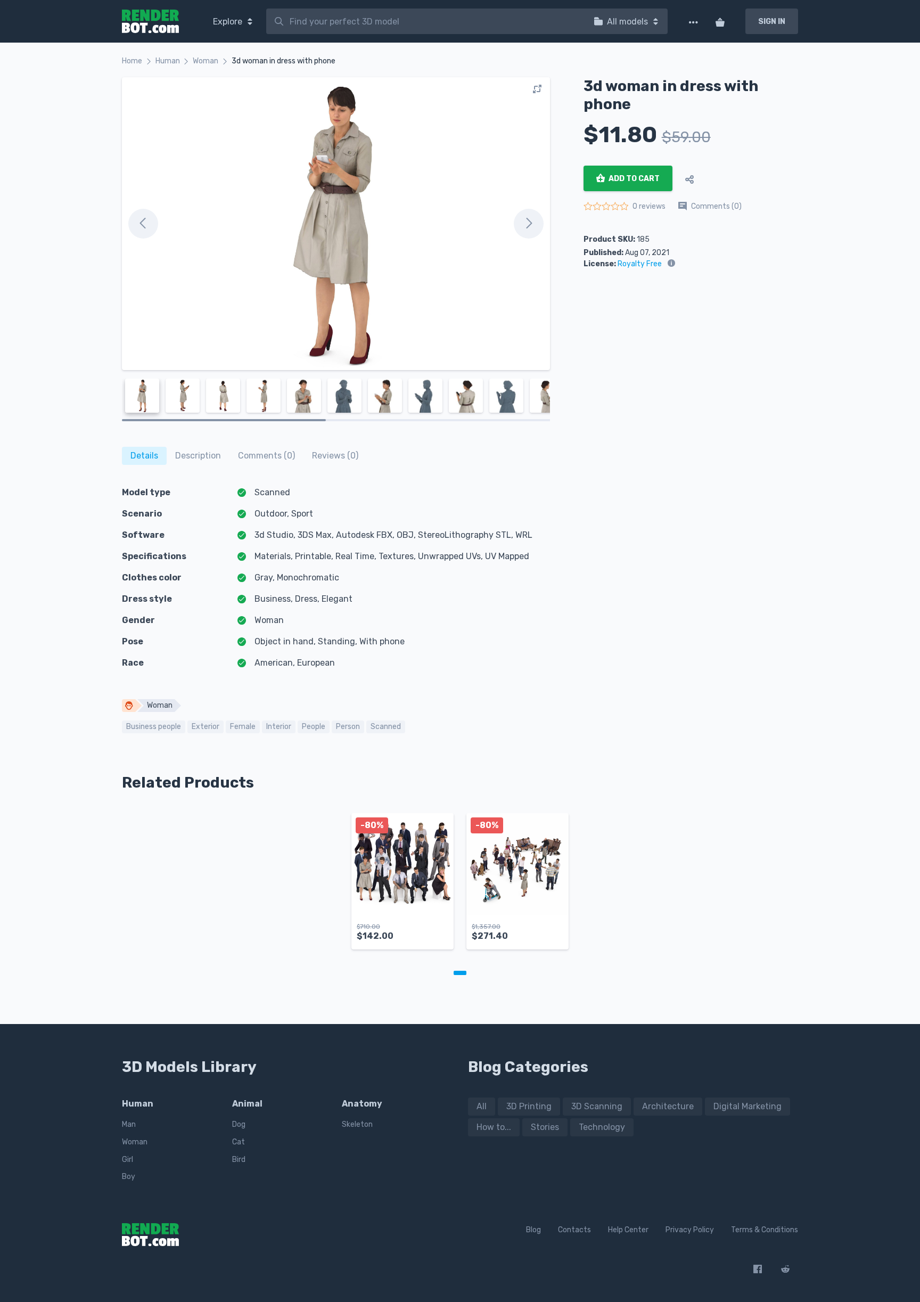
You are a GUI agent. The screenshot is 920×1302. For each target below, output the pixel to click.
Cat (238, 1142)
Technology (602, 1127)
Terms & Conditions (764, 1229)
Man (129, 1124)
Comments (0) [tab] (266, 456)
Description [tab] (198, 456)
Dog (238, 1124)
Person (348, 726)
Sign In (771, 21)
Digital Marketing (747, 1106)
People (313, 726)
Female (243, 726)
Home (132, 60)
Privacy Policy (690, 1229)
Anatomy (362, 1104)
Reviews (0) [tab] (335, 456)
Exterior (205, 726)
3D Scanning (596, 1106)
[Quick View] (439, 932)
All (482, 1106)
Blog (533, 1229)
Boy (128, 1176)
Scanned (386, 726)
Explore (228, 22)
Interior (278, 726)
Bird (238, 1159)
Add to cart (633, 178)
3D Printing (529, 1106)
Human (167, 60)
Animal (247, 1104)
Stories (545, 1127)
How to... (494, 1127)
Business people (153, 726)
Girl (127, 1159)
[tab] (144, 456)
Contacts (574, 1229)
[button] (418, 932)
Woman (205, 60)
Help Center (628, 1229)
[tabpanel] (402, 886)
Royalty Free (639, 263)
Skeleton (357, 1124)
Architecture (668, 1106)
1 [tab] (460, 973)
